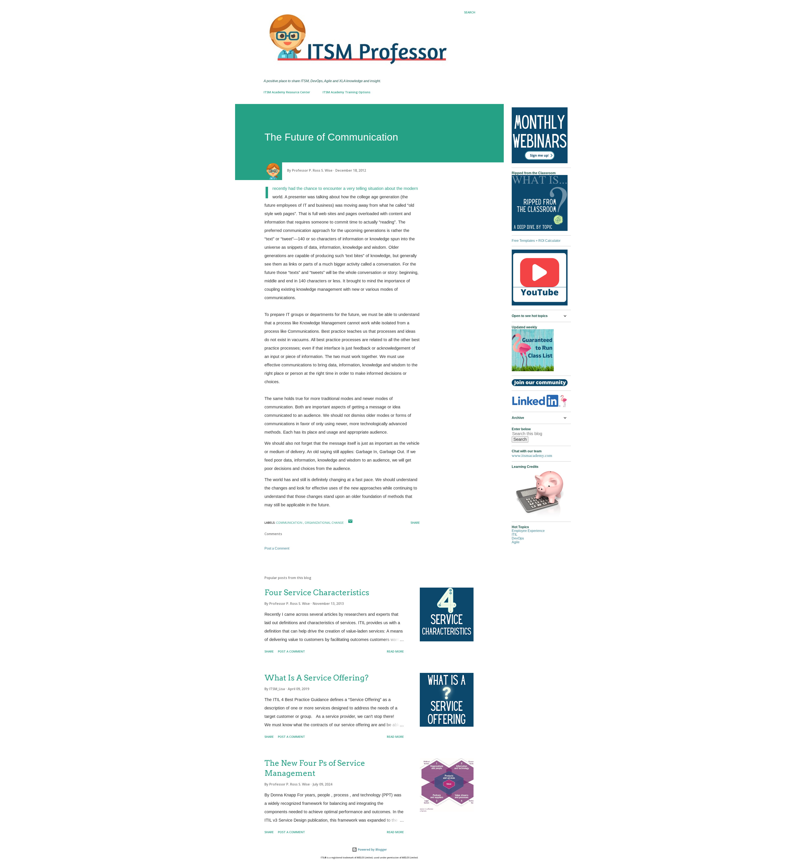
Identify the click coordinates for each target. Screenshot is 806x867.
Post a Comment (276, 548)
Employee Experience (528, 531)
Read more (395, 651)
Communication (289, 523)
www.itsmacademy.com (532, 455)
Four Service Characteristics (316, 592)
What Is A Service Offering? (316, 677)
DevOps (518, 538)
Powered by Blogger (372, 849)
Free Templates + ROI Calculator (536, 240)
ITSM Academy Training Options (346, 92)
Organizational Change (324, 523)
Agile (515, 542)
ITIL (514, 534)
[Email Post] (350, 523)
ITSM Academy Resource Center (287, 92)
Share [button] (415, 523)
